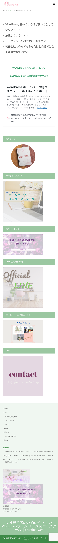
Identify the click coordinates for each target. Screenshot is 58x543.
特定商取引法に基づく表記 (12, 509)
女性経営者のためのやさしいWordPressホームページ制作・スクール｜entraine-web (29, 526)
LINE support (9, 420)
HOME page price (11, 417)
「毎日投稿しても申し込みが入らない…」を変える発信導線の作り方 (28, 452)
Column (6, 432)
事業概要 (6, 506)
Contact (6, 440)
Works (6, 428)
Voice (6, 424)
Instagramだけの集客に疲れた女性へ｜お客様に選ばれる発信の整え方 (28, 455)
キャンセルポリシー (10, 511)
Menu (5, 412)
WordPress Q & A (11, 436)
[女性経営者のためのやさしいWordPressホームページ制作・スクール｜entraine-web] (11, 4)
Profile (6, 409)
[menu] (54, 4)
